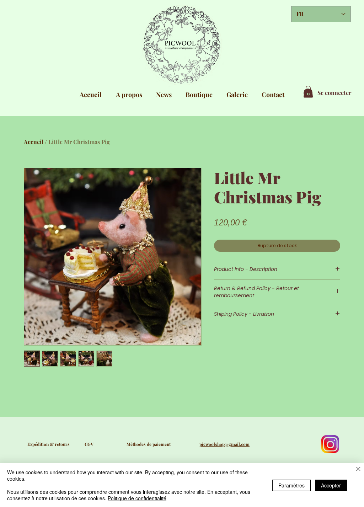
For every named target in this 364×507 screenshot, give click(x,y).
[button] (308, 91)
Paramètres (291, 485)
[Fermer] (358, 469)
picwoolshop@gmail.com (224, 444)
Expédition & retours (48, 444)
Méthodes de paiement (149, 444)
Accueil (33, 141)
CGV (89, 444)
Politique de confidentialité (137, 498)
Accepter (331, 485)
